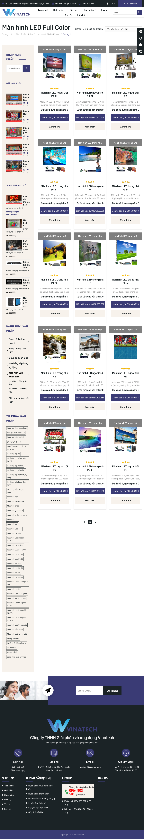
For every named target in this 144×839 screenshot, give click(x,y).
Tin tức (68, 15)
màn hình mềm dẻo (15, 629)
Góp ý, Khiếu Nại (35, 812)
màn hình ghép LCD (15, 510)
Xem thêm (54, 126)
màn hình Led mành (15, 545)
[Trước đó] (79, 522)
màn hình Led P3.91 (15, 568)
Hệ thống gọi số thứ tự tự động (17, 476)
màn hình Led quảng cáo (17, 594)
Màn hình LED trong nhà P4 (90, 187)
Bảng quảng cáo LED (17, 350)
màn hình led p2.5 (14, 564)
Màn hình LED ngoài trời (18, 383)
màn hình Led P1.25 (15, 554)
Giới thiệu (58, 9)
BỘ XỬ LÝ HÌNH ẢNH (15, 442)
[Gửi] (139, 12)
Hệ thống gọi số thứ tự (16, 470)
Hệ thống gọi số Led (15, 466)
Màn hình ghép (13, 506)
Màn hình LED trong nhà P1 (90, 281)
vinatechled (11, 648)
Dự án (104, 9)
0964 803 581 (76, 792)
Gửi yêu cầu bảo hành (38, 807)
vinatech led (12, 652)
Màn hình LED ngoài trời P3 (125, 94)
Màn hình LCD (12, 520)
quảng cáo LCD (13, 639)
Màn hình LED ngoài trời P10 (125, 374)
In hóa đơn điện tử (36, 803)
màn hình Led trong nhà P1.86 (16, 604)
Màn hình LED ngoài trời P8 (90, 374)
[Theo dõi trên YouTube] (113, 4)
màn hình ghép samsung (17, 515)
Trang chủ (43, 9)
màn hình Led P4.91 (15, 577)
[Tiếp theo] (101, 522)
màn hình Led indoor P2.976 (15, 539)
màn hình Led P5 (13, 589)
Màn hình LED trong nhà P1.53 (125, 281)
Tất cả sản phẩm (24, 34)
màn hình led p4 (13, 573)
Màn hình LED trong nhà (18, 390)
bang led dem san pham (17, 428)
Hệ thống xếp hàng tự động (18, 365)
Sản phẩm (89, 9)
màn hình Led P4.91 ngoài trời (17, 583)
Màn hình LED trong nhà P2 (54, 374)
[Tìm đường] (140, 45)
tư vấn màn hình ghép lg (16, 643)
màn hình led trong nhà (16, 598)
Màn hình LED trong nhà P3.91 (125, 187)
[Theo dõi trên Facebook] (108, 4)
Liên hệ (81, 15)
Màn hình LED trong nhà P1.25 (54, 281)
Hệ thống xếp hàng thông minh (17, 483)
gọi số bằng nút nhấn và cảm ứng (16, 447)
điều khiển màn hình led (16, 657)
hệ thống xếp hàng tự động (15, 490)
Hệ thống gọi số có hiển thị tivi (16, 459)
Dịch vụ (73, 9)
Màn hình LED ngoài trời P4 (125, 468)
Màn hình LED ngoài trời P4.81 (54, 94)
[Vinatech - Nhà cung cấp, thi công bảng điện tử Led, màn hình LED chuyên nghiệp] (16, 12)
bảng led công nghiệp (16, 437)
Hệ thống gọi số (13, 454)
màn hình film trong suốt (17, 501)
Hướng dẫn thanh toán (38, 794)
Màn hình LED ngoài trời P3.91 (90, 94)
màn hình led (12, 524)
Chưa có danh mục (18, 357)
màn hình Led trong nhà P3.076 (16, 618)
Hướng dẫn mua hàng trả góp (41, 798)
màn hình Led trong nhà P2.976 (16, 611)
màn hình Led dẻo (14, 529)
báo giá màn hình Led (16, 433)
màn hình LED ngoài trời (16, 550)
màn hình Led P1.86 (15, 559)
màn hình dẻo (12, 497)
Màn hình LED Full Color (48, 34)
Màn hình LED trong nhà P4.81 (54, 187)
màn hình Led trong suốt (17, 625)
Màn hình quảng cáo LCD (19, 400)
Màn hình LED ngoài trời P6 (54, 468)
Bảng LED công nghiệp (17, 341)
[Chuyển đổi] (28, 341)
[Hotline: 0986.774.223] (140, 51)
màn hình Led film (14, 533)
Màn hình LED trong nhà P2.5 (90, 468)
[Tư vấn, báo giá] (140, 38)
